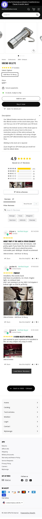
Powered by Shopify (28, 513)
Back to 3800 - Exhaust (22, 388)
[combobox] (21, 14)
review (32, 220)
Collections (12, 59)
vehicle (23, 220)
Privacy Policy (6, 463)
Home (4, 59)
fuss (20, 216)
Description (6, 116)
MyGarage (5, 469)
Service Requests (7, 461)
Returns (4, 446)
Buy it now (21, 104)
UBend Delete (8, 254)
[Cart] (33, 9)
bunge (12, 216)
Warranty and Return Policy (11, 457)
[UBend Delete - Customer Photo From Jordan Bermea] (13, 185)
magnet (29, 216)
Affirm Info (5, 449)
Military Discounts (8, 455)
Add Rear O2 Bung (9, 74)
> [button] (21, 371)
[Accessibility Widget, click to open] (4, 4)
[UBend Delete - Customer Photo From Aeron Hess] (28, 185)
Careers (4, 466)
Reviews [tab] (8, 199)
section (12, 220)
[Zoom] (34, 50)
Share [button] (8, 258)
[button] (33, 258)
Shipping (5, 452)
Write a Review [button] (22, 192)
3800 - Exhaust (22, 59)
